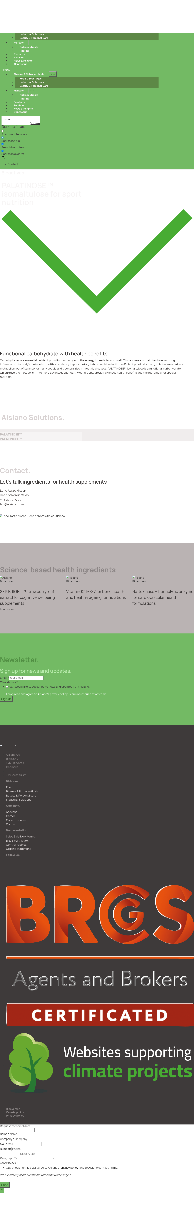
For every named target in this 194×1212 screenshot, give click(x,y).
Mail (3, 1144)
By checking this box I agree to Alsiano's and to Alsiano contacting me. (63, 1167)
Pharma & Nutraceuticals (29, 74)
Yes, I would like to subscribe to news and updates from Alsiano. (49, 686)
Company (7, 1139)
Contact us (20, 64)
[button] (81, 69)
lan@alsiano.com (12, 504)
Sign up (6, 699)
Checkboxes (9, 682)
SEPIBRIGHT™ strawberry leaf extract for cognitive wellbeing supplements (27, 597)
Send (4, 1185)
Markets (19, 42)
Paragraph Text (10, 1158)
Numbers (6, 1149)
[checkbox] (17, 132)
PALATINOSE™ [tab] (11, 434)
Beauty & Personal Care (34, 38)
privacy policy (58, 694)
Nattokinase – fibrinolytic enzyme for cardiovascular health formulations (162, 597)
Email (4, 677)
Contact (13, 164)
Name (4, 1134)
